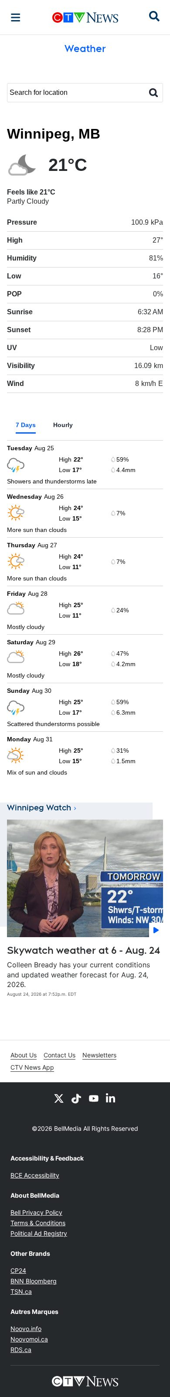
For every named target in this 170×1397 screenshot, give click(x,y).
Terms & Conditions (37, 1223)
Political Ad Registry (38, 1233)
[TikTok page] (76, 1098)
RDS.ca (20, 1349)
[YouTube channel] (93, 1098)
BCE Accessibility (34, 1175)
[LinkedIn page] (111, 1098)
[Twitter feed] (59, 1098)
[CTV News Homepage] (85, 17)
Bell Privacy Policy (36, 1212)
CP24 (18, 1270)
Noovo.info (25, 1328)
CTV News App (32, 1067)
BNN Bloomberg (33, 1281)
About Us (23, 1055)
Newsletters (99, 1055)
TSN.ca (21, 1291)
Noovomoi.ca (29, 1339)
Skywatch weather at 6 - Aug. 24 (83, 950)
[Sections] (15, 17)
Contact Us (59, 1055)
